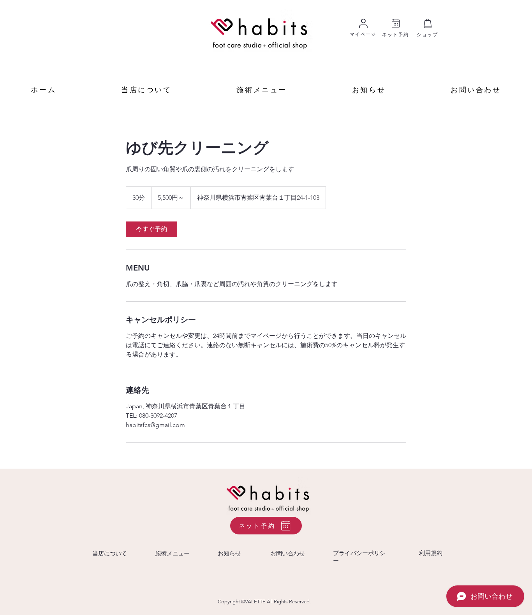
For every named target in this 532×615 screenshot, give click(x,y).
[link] (151, 229)
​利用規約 (430, 553)
